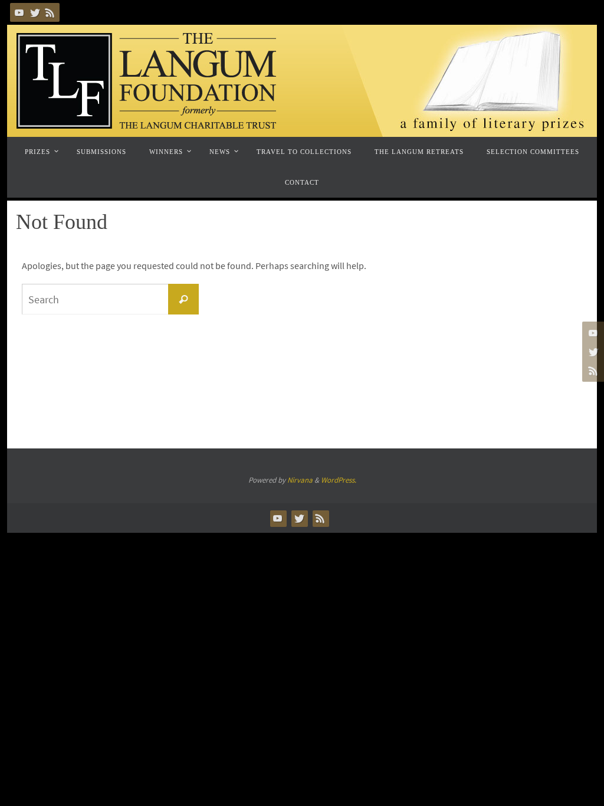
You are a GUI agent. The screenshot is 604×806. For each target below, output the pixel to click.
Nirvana (300, 480)
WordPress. (338, 480)
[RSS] (50, 12)
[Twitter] (34, 12)
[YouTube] (19, 12)
